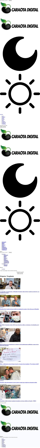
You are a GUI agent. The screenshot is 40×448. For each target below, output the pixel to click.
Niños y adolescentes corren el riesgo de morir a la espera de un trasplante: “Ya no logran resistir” (19, 364)
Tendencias (1, 289)
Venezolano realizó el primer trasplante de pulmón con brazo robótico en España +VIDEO (18, 400)
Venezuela (1, 362)
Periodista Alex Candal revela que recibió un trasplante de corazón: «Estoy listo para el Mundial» (19, 309)
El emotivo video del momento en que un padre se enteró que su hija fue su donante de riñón (18, 382)
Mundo (1, 342)
